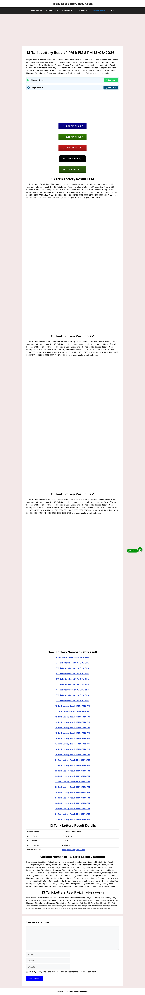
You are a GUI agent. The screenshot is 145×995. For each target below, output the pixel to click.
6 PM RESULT (52, 11)
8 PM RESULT (68, 11)
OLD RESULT (83, 11)
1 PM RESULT (36, 11)
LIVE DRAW (72, 158)
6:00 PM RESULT (74, 137)
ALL (112, 11)
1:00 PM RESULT (74, 126)
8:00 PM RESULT (74, 148)
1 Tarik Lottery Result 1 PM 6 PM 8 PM (72, 657)
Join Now (112, 80)
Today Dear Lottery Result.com (72, 3)
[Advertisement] (72, 31)
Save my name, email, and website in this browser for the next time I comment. (62, 972)
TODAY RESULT (99, 11)
